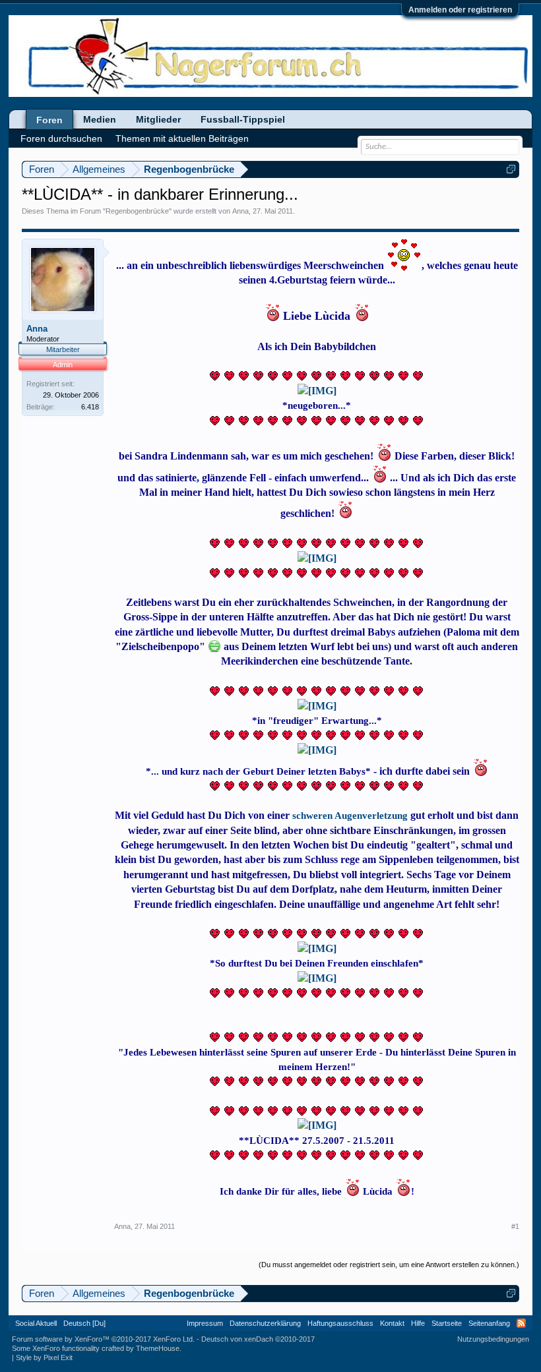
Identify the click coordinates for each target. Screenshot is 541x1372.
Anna (240, 211)
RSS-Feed (521, 1323)
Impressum (205, 1323)
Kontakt (392, 1323)
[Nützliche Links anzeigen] (511, 169)
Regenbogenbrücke (137, 211)
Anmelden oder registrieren (460, 10)
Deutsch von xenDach (258, 1339)
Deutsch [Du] (84, 1323)
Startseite (446, 1323)
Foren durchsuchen (61, 138)
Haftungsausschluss (340, 1323)
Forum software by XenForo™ (103, 1339)
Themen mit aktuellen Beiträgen (182, 138)
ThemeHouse (157, 1348)
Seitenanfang (489, 1323)
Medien (99, 119)
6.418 (90, 407)
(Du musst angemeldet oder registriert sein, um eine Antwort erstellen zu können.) (389, 1264)
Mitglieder (158, 119)
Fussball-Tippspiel (243, 119)
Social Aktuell (36, 1323)
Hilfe (418, 1323)
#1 (515, 1226)
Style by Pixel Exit (44, 1357)
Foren (49, 120)
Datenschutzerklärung (265, 1323)
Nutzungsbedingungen (493, 1339)
